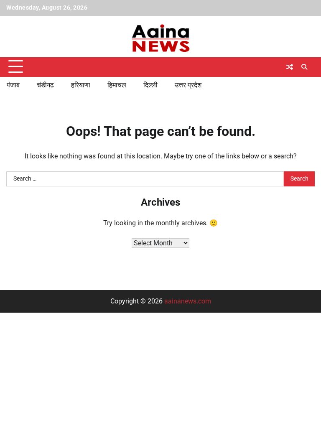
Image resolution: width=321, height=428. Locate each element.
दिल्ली (150, 85)
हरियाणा (80, 85)
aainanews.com (187, 301)
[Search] (304, 67)
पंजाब (13, 85)
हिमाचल (116, 85)
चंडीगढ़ (45, 85)
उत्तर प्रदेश (188, 85)
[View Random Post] (289, 67)
